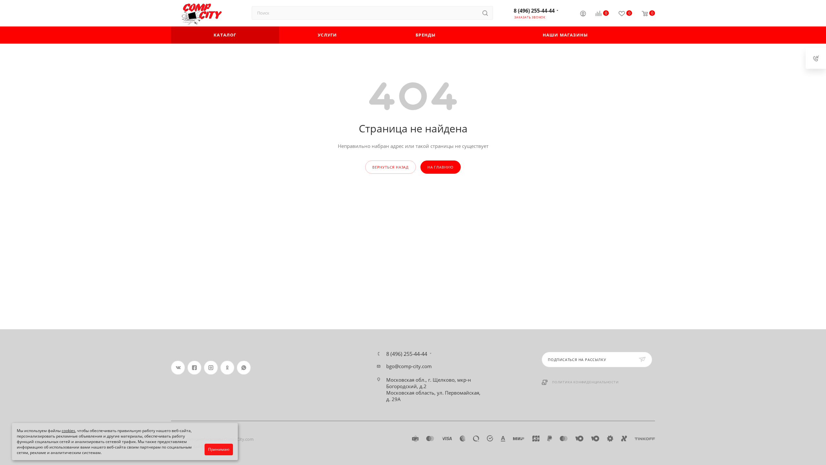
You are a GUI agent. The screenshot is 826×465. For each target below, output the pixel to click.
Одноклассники (227, 368)
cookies (68, 430)
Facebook (194, 368)
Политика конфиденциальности (585, 382)
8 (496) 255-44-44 (534, 10)
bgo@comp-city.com (409, 366)
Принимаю (218, 449)
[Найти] (485, 13)
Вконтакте (178, 368)
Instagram (211, 368)
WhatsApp (244, 368)
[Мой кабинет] (583, 14)
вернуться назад (390, 167)
